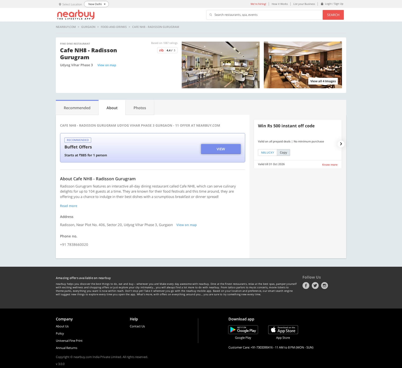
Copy (283, 152)
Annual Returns (66, 348)
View (221, 149)
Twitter (315, 285)
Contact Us (137, 326)
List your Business (304, 4)
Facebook (305, 285)
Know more (330, 165)
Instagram (324, 285)
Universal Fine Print (69, 340)
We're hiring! (258, 4)
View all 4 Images (323, 81)
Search (333, 15)
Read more (68, 206)
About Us (62, 326)
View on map (106, 65)
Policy (60, 333)
